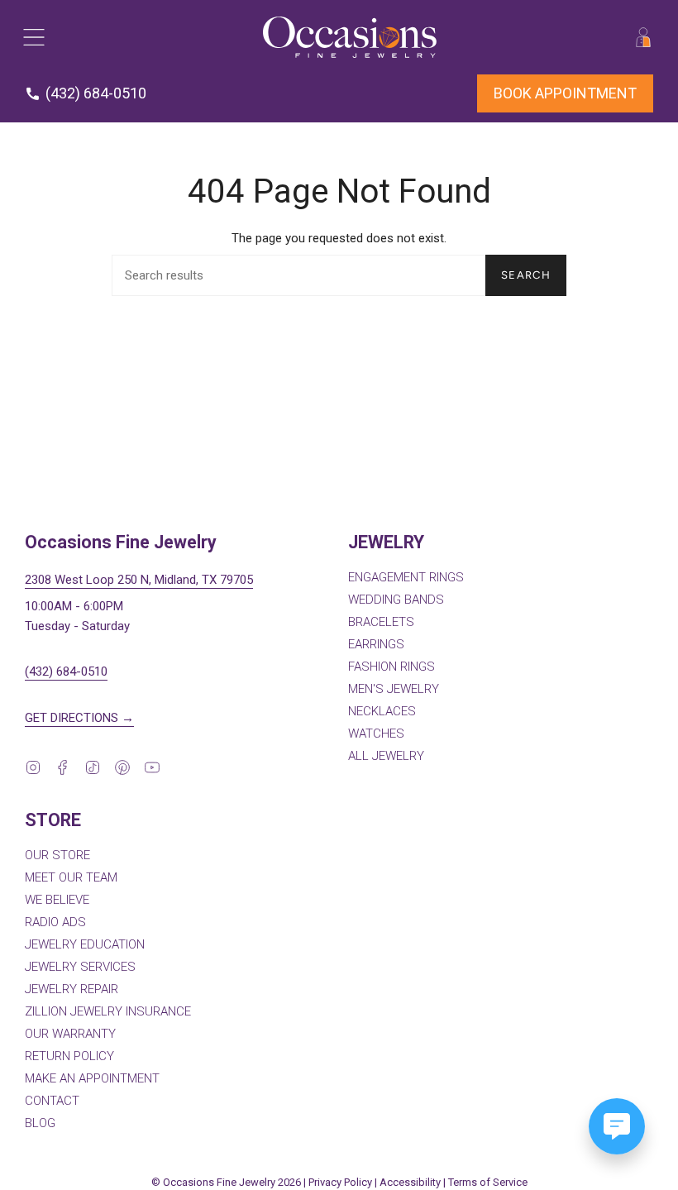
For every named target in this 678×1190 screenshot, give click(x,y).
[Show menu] (33, 37)
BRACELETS (381, 621)
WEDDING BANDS (396, 599)
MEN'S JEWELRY (393, 688)
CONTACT (52, 1100)
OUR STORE (57, 855)
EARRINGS (376, 644)
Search (526, 275)
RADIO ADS (55, 922)
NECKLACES (382, 711)
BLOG (40, 1123)
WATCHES (376, 733)
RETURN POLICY (69, 1056)
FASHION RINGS (391, 666)
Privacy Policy (340, 1182)
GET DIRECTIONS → (79, 717)
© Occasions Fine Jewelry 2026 (226, 1182)
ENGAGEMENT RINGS (406, 577)
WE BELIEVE (57, 899)
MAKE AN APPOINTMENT (92, 1078)
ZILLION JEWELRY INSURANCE (108, 1011)
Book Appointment (565, 93)
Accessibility (410, 1182)
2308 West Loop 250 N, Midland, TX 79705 (139, 579)
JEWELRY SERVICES (80, 966)
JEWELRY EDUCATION (85, 944)
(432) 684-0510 (66, 671)
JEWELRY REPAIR (71, 989)
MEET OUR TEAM (71, 877)
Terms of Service (488, 1182)
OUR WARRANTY (70, 1033)
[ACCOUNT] (643, 37)
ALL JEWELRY (386, 755)
